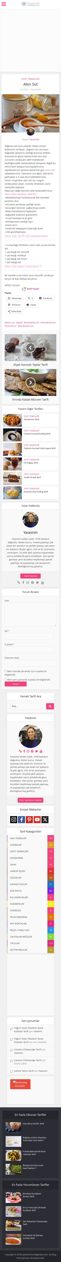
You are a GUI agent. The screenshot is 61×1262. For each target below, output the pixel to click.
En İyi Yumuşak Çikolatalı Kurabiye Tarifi (34, 1209)
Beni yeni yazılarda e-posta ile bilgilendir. (29, 679)
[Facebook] (21, 819)
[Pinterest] (29, 819)
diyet (20, 322)
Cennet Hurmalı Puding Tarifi (37, 433)
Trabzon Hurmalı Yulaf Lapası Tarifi (40, 448)
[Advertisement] (30, 39)
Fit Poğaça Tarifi (31, 462)
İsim (7, 600)
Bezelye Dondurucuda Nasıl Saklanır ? (33, 1167)
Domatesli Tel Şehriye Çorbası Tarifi (33, 1237)
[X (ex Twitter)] (44, 819)
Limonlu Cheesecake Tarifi (27, 1049)
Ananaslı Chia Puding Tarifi (36, 491)
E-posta (9, 644)
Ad (7, 630)
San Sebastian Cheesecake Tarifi (35, 1223)
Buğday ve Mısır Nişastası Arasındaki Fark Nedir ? (34, 1139)
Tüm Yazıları (30, 575)
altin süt (10, 322)
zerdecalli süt (26, 325)
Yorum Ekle (36, 89)
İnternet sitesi (12, 657)
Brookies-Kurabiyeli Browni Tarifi (32, 1195)
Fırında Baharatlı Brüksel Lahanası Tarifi (34, 1153)
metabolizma (32, 322)
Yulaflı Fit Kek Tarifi (32, 477)
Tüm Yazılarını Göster (30, 800)
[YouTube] (37, 819)
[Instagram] (13, 819)
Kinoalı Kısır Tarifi (31, 419)
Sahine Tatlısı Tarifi (23, 1070)
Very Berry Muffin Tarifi (33, 1123)
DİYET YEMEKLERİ (30, 78)
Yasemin (34, 139)
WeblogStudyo (23, 1258)
